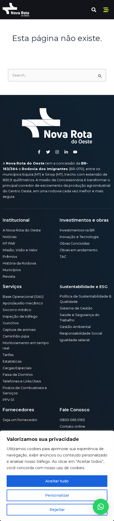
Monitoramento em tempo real (26, 345)
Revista (9, 276)
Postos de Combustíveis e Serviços (25, 390)
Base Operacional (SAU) (23, 297)
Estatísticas (12, 361)
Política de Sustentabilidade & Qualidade (85, 299)
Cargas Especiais (17, 368)
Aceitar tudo (57, 481)
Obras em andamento (79, 250)
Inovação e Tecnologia (79, 237)
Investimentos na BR (77, 230)
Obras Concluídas (74, 243)
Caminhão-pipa (16, 336)
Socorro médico (17, 310)
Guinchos (11, 323)
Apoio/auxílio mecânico (23, 303)
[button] (93, 9)
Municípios (12, 270)
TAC (63, 257)
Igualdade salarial (75, 340)
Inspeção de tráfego (20, 316)
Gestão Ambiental (75, 327)
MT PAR (9, 243)
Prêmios (10, 257)
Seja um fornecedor (20, 420)
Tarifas (8, 355)
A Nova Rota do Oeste (22, 230)
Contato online (72, 426)
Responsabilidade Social (81, 333)
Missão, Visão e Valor (20, 250)
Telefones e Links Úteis (22, 381)
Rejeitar (57, 509)
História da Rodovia (19, 263)
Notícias (9, 237)
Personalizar (57, 495)
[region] (57, 476)
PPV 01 (8, 400)
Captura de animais (19, 330)
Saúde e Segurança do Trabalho (79, 317)
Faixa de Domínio (18, 375)
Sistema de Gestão (76, 308)
